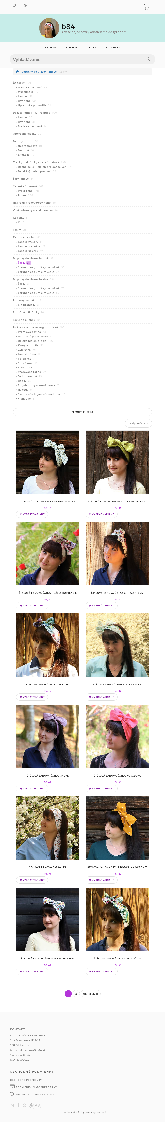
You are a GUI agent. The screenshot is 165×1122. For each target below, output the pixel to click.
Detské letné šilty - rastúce (35, 112)
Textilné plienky (26, 319)
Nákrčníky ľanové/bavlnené (34, 202)
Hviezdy (25, 389)
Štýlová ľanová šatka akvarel (48, 684)
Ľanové (25, 96)
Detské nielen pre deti (36, 340)
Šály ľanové (23, 178)
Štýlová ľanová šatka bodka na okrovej (117, 867)
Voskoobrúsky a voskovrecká (35, 210)
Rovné (25, 195)
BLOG (92, 47)
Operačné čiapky (27, 133)
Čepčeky (22, 82)
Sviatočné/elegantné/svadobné (41, 394)
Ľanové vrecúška (32, 246)
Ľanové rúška (29, 354)
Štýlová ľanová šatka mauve (48, 775)
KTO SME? (113, 47)
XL (21, 222)
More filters (83, 412)
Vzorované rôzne (32, 371)
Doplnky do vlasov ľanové (39, 71)
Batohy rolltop (25, 141)
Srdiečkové (28, 363)
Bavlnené (27, 100)
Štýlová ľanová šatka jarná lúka (117, 684)
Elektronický (28, 304)
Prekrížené (28, 190)
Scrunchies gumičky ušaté (38, 271)
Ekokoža (26, 154)
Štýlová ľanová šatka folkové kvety (48, 958)
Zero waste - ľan (27, 237)
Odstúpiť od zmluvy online (34, 1094)
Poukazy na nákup (27, 300)
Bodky (25, 380)
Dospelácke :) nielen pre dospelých (45, 166)
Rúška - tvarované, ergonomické (39, 327)
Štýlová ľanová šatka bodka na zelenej (117, 501)
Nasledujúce (90, 993)
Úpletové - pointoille (34, 105)
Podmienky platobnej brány (36, 1087)
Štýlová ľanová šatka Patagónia (117, 958)
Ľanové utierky (30, 250)
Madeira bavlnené (32, 87)
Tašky (19, 229)
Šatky (24, 262)
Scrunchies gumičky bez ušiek (41, 267)
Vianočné (26, 398)
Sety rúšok (28, 367)
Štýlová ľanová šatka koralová (117, 775)
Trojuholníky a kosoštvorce (38, 385)
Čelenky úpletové (28, 186)
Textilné (26, 150)
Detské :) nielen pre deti (37, 171)
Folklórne (26, 358)
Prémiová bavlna (32, 331)
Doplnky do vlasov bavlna (34, 279)
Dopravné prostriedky (34, 336)
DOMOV (50, 47)
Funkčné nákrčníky (28, 312)
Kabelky (20, 217)
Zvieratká (27, 349)
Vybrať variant (33, 514)
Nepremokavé (30, 145)
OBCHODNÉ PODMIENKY (26, 1080)
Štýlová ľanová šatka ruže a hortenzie (48, 592)
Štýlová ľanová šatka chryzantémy (117, 592)
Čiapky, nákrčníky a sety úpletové (39, 162)
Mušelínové (28, 91)
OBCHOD (72, 47)
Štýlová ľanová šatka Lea (48, 867)
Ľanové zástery (30, 241)
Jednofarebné (30, 376)
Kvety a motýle (30, 345)
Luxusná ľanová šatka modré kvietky (47, 501)
